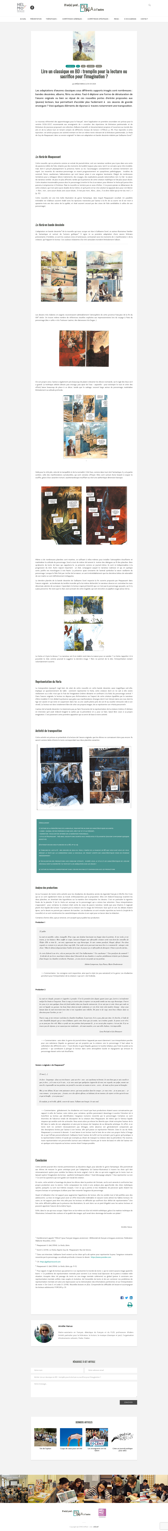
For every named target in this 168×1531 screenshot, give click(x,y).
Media (116, 19)
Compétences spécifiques (98, 19)
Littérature (70, 66)
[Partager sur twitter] (126, 1298)
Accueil (23, 19)
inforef (95, 1527)
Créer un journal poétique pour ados (123, 1449)
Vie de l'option (45, 1448)
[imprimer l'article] (130, 1306)
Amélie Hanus (80, 84)
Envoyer (128, 1402)
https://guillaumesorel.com (50, 1262)
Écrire (99, 66)
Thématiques (51, 19)
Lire (83, 66)
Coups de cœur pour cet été (71, 1448)
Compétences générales (72, 19)
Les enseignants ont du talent (97, 1449)
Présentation (35, 19)
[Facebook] (32, 7)
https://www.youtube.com (101, 1257)
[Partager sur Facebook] (122, 1298)
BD (78, 66)
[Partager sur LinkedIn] (131, 1298)
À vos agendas (130, 19)
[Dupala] (84, 7)
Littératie (90, 66)
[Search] (149, 4)
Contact (144, 19)
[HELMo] (21, 7)
